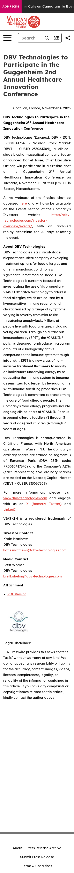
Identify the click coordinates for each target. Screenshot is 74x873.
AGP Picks (10, 6)
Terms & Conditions (37, 866)
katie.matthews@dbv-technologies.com (34, 550)
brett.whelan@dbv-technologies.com (32, 576)
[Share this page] (68, 38)
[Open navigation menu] (7, 38)
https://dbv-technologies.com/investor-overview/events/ (37, 220)
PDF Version (16, 594)
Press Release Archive (44, 848)
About (17, 848)
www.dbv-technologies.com (25, 498)
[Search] (47, 38)
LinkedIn (10, 509)
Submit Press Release (37, 857)
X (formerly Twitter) (43, 504)
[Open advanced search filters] (56, 38)
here (23, 203)
